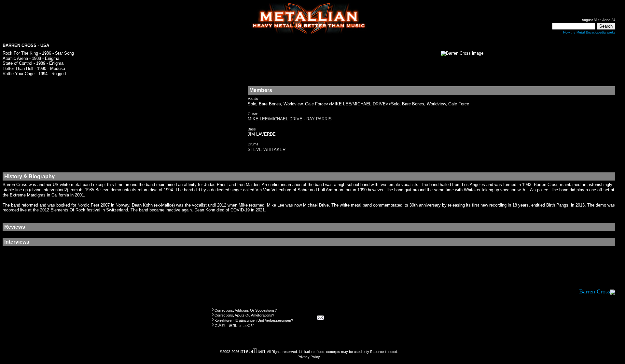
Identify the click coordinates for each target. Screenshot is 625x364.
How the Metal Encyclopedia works (589, 32)
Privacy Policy (309, 357)
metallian (252, 350)
